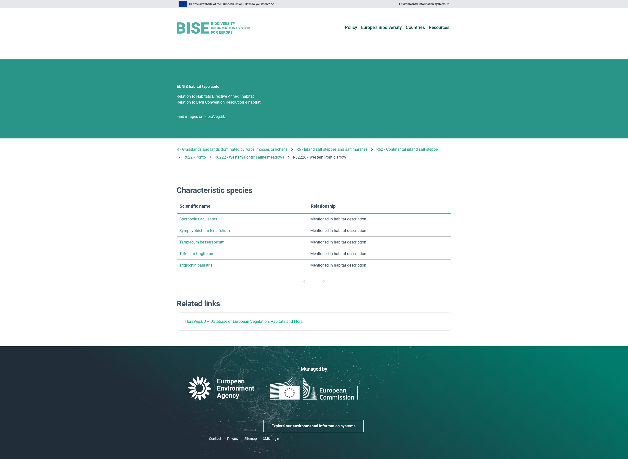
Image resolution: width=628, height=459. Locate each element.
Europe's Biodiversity (381, 27)
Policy (351, 27)
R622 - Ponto (194, 157)
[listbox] (226, 4)
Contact (215, 439)
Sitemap (250, 439)
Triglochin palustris (195, 265)
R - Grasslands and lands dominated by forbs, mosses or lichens (232, 149)
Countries (415, 27)
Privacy (232, 439)
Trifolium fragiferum (196, 253)
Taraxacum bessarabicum (201, 242)
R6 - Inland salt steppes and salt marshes (331, 149)
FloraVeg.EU (195, 321)
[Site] (221, 28)
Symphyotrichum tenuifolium (204, 230)
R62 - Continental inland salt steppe (407, 149)
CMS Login (271, 439)
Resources (439, 27)
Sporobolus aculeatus (198, 219)
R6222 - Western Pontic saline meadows (249, 157)
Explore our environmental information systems (313, 426)
